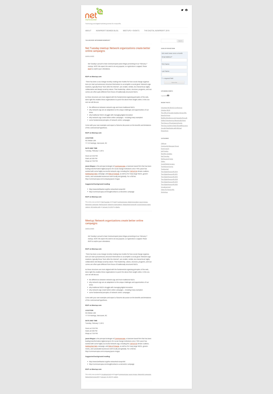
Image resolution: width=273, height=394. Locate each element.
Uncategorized (106, 374)
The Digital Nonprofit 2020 (169, 184)
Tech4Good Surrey (167, 167)
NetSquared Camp (167, 159)
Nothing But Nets (91, 174)
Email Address (167, 57)
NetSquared (103, 204)
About (88, 30)
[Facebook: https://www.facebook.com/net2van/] (186, 11)
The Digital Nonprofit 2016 (169, 177)
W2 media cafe (95, 207)
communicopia (122, 202)
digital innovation (133, 202)
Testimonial (164, 169)
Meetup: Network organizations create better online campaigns (114, 222)
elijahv (117, 207)
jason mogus (143, 202)
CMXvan (163, 143)
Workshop (164, 192)
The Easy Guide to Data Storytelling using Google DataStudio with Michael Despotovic (174, 128)
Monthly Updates (166, 154)
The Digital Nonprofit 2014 (169, 172)
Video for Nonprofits (167, 190)
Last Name (165, 71)
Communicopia (120, 166)
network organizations (115, 204)
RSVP (89, 69)
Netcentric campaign (91, 204)
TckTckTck (133, 171)
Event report (165, 149)
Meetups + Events (131, 30)
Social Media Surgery (168, 164)
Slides (163, 161)
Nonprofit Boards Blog (107, 30)
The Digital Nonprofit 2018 (169, 179)
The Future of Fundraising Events (171, 123)
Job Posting (164, 151)
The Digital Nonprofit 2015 (169, 174)
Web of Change (113, 174)
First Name (165, 64)
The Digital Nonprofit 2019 (156, 30)
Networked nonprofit (129, 204)
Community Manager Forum (170, 146)
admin (116, 377)
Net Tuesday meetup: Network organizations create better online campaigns (117, 49)
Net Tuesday (105, 202)
